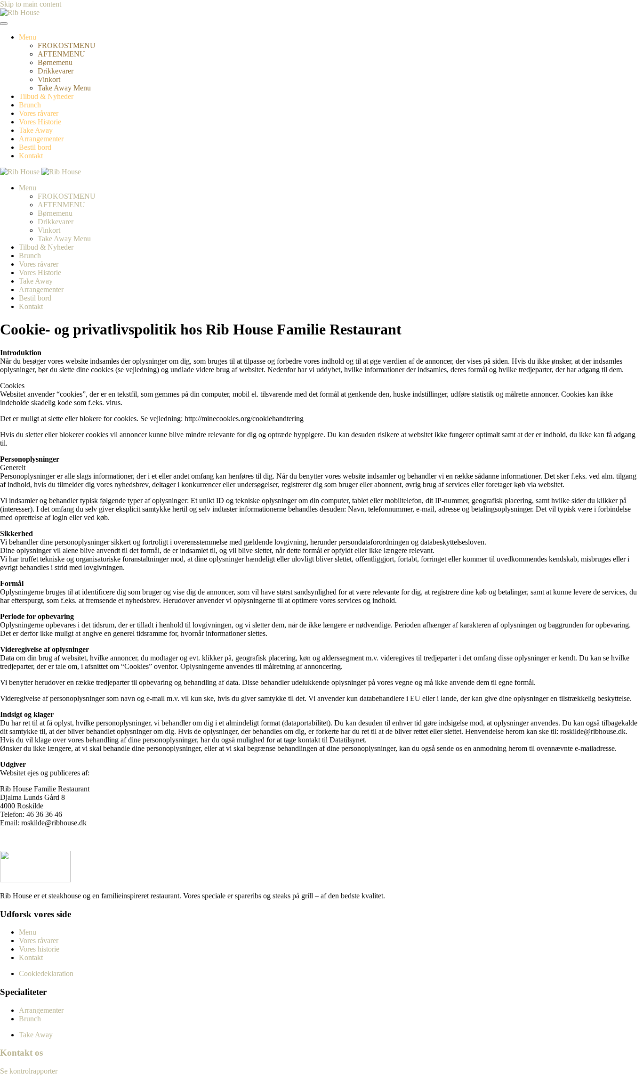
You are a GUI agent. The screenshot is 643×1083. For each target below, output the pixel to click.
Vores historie (39, 949)
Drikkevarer (55, 71)
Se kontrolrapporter (28, 1071)
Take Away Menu (64, 88)
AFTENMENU (61, 54)
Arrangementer (41, 139)
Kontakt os (21, 1053)
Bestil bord (35, 147)
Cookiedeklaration (46, 973)
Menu (27, 37)
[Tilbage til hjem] (20, 12)
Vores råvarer (38, 113)
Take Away (36, 130)
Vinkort (49, 79)
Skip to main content (30, 4)
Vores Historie (40, 122)
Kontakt (31, 156)
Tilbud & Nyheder (46, 96)
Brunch (30, 105)
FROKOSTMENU (67, 45)
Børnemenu (55, 62)
